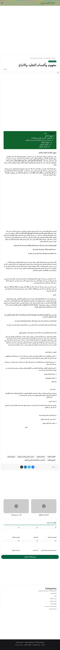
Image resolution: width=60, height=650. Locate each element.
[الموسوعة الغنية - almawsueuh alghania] (47, 3)
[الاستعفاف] (30, 531)
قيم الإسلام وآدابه (47, 58)
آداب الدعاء (35, 550)
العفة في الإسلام (16, 537)
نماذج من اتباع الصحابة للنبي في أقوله (34, 460)
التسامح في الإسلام (52, 537)
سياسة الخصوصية (36, 644)
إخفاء (45, 133)
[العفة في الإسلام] (12, 531)
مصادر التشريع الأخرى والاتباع (25, 456)
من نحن (21, 644)
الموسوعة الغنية (19, 642)
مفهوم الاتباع (11, 456)
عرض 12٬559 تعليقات (30, 557)
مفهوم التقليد (51, 460)
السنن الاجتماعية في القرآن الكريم (48, 550)
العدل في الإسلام (16, 550)
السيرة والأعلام (53, 598)
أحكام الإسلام (53, 593)
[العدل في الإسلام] (12, 544)
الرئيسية (54, 58)
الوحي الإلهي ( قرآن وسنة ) (50, 606)
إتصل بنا (17, 644)
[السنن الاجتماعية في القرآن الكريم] (48, 544)
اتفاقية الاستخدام (27, 644)
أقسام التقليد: (50, 456)
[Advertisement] (30, 18)
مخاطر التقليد (40, 456)
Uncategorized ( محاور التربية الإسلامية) (47, 590)
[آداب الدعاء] (30, 544)
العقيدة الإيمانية (53, 601)
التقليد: (54, 295)
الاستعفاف (35, 537)
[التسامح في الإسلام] (48, 531)
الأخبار (55, 596)
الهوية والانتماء (53, 603)
